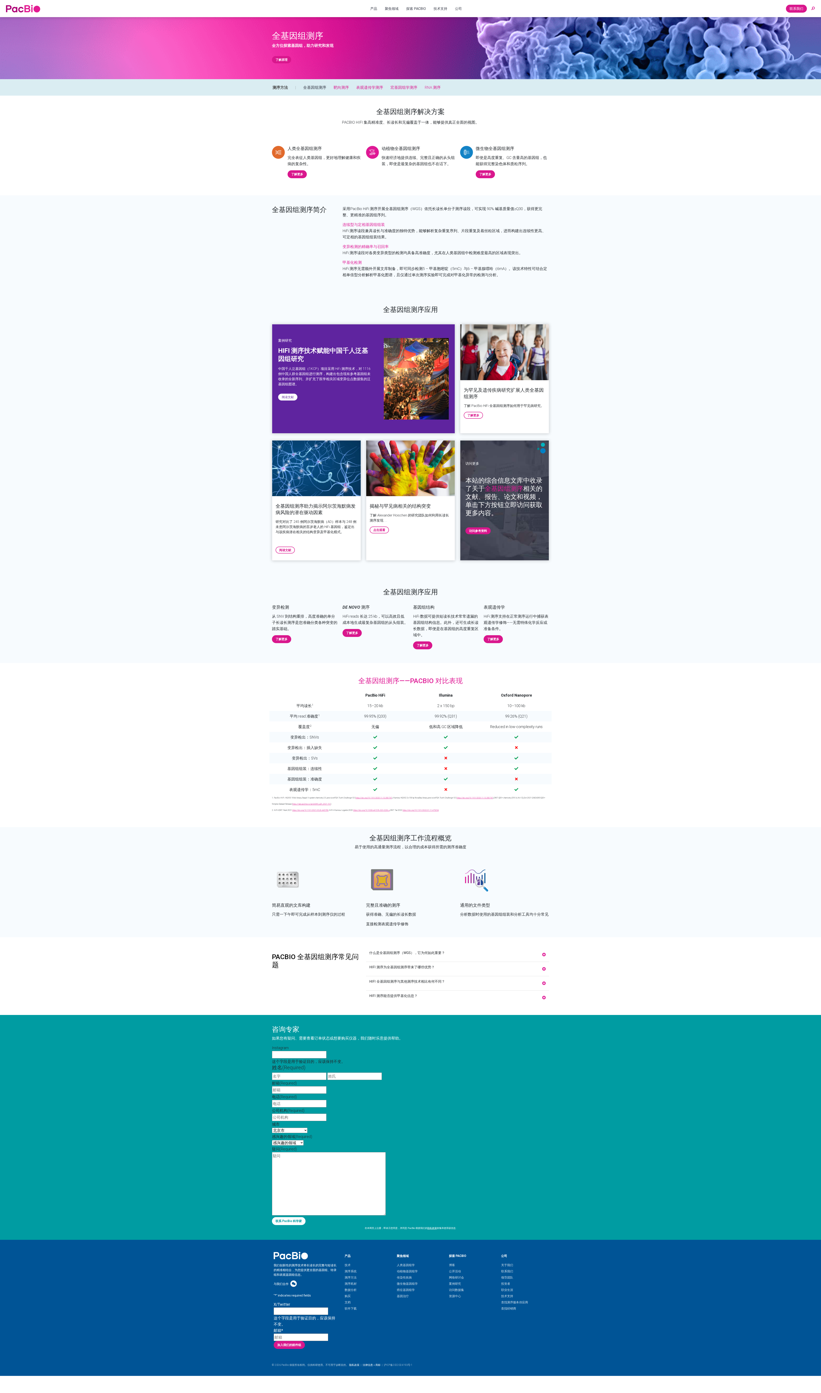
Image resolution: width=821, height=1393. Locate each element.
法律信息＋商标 (372, 1364)
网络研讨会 (456, 1277)
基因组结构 (423, 607)
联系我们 (796, 9)
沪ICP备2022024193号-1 (398, 1364)
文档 (348, 1302)
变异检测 (280, 607)
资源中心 (455, 1296)
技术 (348, 1265)
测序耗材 (351, 1283)
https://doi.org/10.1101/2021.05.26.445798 (310, 810)
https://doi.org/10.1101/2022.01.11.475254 (421, 810)
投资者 (505, 1283)
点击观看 (379, 530)
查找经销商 (508, 1308)
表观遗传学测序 (369, 87)
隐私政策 (432, 1228)
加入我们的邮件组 (289, 1345)
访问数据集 (456, 1290)
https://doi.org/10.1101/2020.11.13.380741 (374, 798)
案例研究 (455, 1283)
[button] (813, 8)
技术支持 (507, 1296)
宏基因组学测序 (403, 87)
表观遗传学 (494, 607)
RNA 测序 (433, 87)
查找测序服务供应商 (514, 1302)
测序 (356, 607)
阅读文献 (288, 397)
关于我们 (507, 1265)
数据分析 (351, 1290)
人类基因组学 (406, 1265)
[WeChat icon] (293, 1283)
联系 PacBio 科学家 (289, 1221)
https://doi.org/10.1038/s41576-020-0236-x (371, 810)
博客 (452, 1265)
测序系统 (351, 1271)
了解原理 (282, 59)
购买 (348, 1296)
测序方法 (280, 87)
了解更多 (297, 174)
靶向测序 (341, 87)
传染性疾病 (404, 1277)
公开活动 (455, 1271)
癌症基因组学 (406, 1290)
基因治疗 (403, 1296)
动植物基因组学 (407, 1271)
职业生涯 (507, 1290)
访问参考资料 (478, 531)
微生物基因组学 (407, 1283)
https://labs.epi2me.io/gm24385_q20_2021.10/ (311, 804)
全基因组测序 (314, 87)
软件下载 (351, 1308)
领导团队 (507, 1277)
